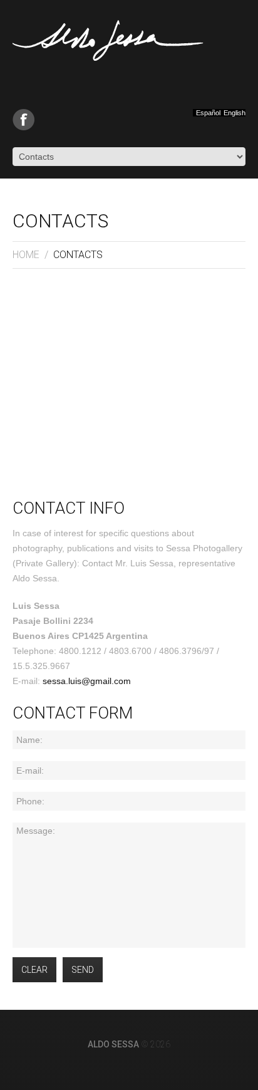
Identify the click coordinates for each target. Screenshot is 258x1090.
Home (26, 255)
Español (208, 113)
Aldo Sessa (113, 1044)
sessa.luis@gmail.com (87, 681)
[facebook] (23, 119)
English (234, 113)
